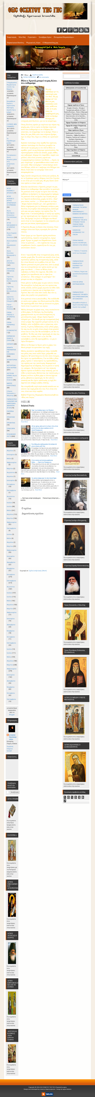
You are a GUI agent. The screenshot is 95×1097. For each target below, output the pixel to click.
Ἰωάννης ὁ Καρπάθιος (70, 145)
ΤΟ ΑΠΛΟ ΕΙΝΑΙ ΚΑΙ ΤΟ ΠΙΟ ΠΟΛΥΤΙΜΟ (44, 478)
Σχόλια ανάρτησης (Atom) (38, 571)
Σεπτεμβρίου (11, 490)
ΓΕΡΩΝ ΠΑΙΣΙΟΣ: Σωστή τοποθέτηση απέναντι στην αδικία (80, 243)
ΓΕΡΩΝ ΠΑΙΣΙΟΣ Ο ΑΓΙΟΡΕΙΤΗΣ (11, 315)
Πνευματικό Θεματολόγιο (63, 37)
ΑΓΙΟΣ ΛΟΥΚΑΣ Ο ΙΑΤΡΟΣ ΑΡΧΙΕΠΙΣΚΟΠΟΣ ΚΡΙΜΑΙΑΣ (11, 200)
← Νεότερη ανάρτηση (28, 498)
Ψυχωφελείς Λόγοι (33, 43)
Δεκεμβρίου (11, 562)
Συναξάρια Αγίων (45, 37)
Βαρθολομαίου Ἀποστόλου (73, 133)
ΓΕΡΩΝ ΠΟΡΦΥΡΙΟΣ (29, 77)
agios (65, 1087)
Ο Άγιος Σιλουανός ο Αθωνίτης (11, 393)
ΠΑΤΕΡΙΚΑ (10, 411)
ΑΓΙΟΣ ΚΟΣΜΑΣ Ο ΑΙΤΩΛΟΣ (10, 191)
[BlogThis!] (24, 401)
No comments (44, 77)
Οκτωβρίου (11, 484)
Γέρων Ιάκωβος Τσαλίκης (10, 307)
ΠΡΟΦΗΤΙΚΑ (11, 423)
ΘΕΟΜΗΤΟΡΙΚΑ (12, 360)
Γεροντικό (31, 37)
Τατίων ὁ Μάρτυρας (81, 112)
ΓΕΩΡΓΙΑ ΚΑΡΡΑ (37, 75)
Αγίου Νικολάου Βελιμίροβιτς (11, 253)
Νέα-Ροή (22, 37)
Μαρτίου (10, 468)
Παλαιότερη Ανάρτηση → (51, 498)
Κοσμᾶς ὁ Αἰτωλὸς (72, 108)
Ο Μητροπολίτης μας (50, 43)
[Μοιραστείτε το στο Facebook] (29, 401)
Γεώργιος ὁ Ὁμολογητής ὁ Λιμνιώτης (76, 114)
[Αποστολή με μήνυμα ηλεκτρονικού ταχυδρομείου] (22, 401)
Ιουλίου (9, 502)
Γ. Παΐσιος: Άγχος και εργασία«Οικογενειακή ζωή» (80, 274)
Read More (24, 422)
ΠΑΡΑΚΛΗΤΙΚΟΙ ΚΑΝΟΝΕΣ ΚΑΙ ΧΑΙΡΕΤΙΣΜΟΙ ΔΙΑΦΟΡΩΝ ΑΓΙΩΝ (12, 403)
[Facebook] (59, 30)
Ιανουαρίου (11, 454)
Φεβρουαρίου (11, 462)
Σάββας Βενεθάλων (79, 135)
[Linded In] (75, 30)
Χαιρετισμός (11, 37)
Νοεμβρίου (10, 568)
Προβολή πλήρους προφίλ (10, 749)
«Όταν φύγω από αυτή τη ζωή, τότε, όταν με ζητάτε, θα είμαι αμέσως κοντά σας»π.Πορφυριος (45, 428)
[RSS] (86, 30)
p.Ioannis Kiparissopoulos (12, 737)
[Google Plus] (70, 30)
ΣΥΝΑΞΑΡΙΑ (11, 428)
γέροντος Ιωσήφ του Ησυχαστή (10, 299)
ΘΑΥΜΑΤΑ (10, 344)
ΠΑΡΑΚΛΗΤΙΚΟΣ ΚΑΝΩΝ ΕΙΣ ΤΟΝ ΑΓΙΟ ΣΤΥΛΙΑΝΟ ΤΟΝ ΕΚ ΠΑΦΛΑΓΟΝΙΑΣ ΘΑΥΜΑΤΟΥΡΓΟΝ (80, 222)
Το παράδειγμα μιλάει (11, 141)
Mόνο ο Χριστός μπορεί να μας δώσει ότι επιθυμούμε (39, 81)
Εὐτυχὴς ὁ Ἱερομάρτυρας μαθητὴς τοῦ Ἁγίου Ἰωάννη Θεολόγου (75, 110)
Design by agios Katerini (63, 1089)
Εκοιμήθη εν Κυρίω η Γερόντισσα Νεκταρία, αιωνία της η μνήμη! (80, 305)
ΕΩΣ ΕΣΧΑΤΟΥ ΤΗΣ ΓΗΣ (47, 1087)
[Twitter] (64, 30)
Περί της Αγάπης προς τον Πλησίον (43, 410)
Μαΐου (9, 458)
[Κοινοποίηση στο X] (26, 401)
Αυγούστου (11, 472)
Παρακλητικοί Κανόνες (15, 43)
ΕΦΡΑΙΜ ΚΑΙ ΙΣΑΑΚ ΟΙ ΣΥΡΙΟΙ (11, 338)
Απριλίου (10, 450)
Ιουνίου (9, 506)
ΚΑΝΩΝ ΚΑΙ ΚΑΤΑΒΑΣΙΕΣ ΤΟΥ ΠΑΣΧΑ (78, 232)
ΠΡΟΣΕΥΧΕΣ (11, 417)
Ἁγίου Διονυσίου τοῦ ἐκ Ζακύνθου (75, 116)
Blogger (11, 714)
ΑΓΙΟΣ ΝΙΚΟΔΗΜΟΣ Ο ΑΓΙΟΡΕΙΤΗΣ (12, 225)
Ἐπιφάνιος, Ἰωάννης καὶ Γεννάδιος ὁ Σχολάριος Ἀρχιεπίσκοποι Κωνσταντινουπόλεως (76, 139)
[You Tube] (81, 30)
